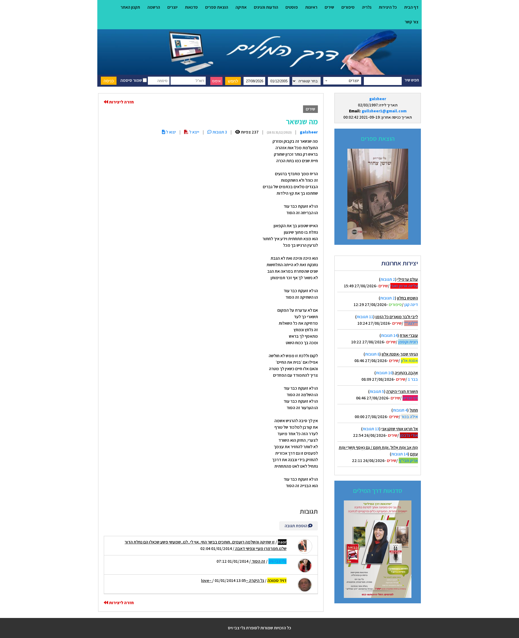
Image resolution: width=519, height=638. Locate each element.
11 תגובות (365, 317)
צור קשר (411, 22)
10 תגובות (384, 373)
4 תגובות (400, 410)
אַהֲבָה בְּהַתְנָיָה (406, 373)
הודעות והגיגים (266, 7)
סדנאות (191, 7)
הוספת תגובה (296, 526)
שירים (329, 7)
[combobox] (342, 80)
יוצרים (172, 7)
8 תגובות (372, 354)
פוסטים (291, 7)
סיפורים (348, 7)
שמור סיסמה (131, 80)
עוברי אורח (409, 335)
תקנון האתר (130, 7)
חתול (414, 410)
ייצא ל (193, 132)
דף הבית (411, 7)
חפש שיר (411, 80)
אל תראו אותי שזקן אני (399, 429)
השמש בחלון (407, 298)
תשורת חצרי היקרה (402, 391)
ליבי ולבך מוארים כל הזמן (396, 317)
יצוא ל (170, 132)
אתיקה (241, 7)
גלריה (366, 7)
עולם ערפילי (407, 279)
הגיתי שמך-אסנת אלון (400, 354)
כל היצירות (388, 7)
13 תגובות (370, 429)
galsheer (377, 98)
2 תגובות (387, 279)
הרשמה (153, 7)
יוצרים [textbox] (354, 80)
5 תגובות (377, 391)
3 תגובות (219, 132)
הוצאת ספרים (216, 7)
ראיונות (311, 7)
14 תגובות (389, 335)
